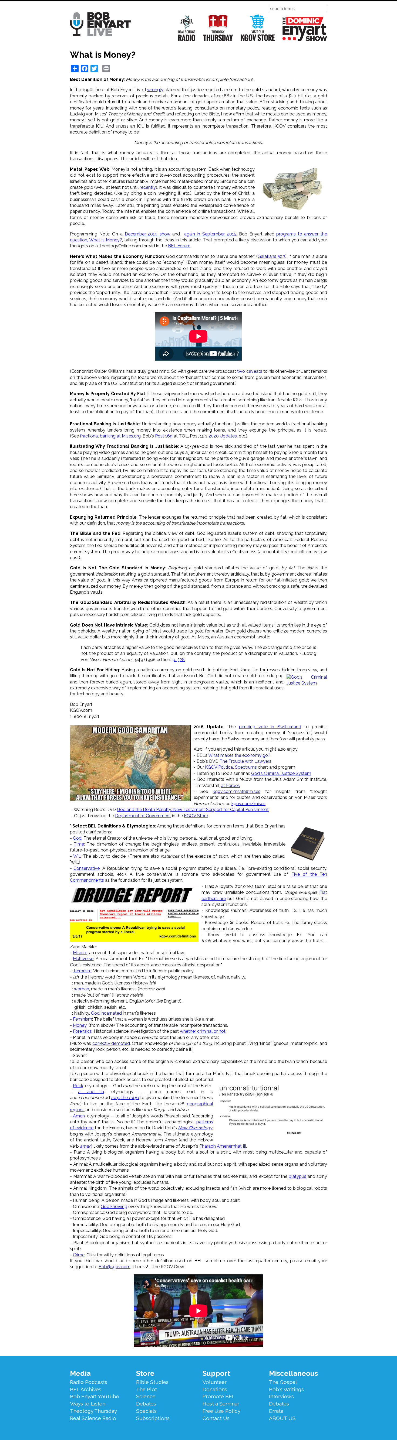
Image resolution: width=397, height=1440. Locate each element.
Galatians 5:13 (271, 256)
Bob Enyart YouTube (94, 1396)
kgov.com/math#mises (236, 791)
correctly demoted (111, 1043)
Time (79, 844)
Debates (146, 1404)
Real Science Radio (187, 27)
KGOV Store (196, 815)
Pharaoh (207, 1146)
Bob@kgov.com (114, 1266)
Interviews (281, 1396)
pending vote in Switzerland (270, 726)
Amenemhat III (231, 1146)
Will (77, 856)
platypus (297, 1176)
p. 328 (179, 659)
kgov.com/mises (248, 803)
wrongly (155, 89)
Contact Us (216, 1418)
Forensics (82, 1031)
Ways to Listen (87, 1404)
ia (102, 1091)
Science (146, 1396)
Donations (215, 1389)
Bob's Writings (286, 1389)
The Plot (146, 1389)
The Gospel (283, 1382)
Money (80, 1025)
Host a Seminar (221, 1404)
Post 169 (164, 436)
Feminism (82, 1019)
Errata (276, 1411)
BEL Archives (85, 1389)
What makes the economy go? (239, 755)
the (125, 1097)
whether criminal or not (203, 1031)
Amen (79, 1116)
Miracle (80, 952)
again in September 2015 (210, 234)
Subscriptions (153, 1418)
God (77, 838)
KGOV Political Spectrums (231, 767)
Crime (79, 1254)
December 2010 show (147, 234)
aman (85, 1146)
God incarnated (106, 1013)
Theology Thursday (218, 27)
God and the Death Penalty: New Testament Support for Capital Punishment (193, 809)
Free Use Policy (221, 1411)
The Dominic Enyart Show (304, 29)
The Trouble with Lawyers (245, 761)
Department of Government (143, 815)
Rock (78, 1085)
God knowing (114, 1206)
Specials (146, 1411)
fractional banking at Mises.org (110, 436)
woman (81, 988)
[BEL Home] (100, 25)
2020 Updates (222, 436)
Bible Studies (152, 1382)
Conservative (86, 868)
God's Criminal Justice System (281, 773)
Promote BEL (219, 1396)
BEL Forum (179, 245)
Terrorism (82, 970)
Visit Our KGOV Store (258, 27)
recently (148, 187)
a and (89, 1091)
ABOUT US (282, 1418)
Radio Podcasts (88, 1382)
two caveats (249, 371)
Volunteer (215, 1382)
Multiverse (83, 958)
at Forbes (230, 785)
